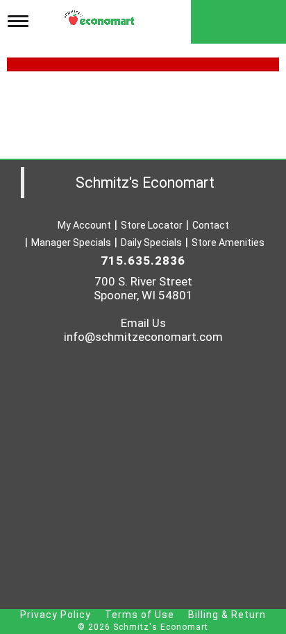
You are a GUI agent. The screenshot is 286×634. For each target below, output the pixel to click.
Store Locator (152, 225)
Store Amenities (228, 242)
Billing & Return (227, 614)
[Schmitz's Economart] (100, 14)
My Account (84, 225)
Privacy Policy (55, 614)
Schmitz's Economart (145, 182)
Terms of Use (139, 614)
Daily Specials (151, 242)
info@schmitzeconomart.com (143, 337)
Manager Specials (71, 242)
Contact (210, 225)
